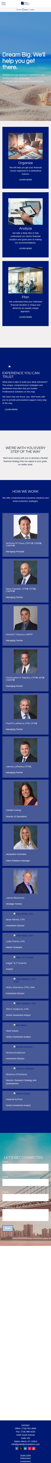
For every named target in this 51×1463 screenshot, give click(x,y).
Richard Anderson (15, 1052)
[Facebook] (16, 1448)
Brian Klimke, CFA (15, 919)
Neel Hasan (12, 1031)
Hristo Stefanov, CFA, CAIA (20, 987)
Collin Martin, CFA (15, 941)
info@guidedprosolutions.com (26, 1444)
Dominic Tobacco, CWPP (19, 634)
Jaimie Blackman (15, 898)
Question (6, 1207)
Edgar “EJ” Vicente (16, 963)
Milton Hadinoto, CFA (17, 1009)
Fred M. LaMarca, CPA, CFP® (21, 723)
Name (5, 1162)
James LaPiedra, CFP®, (19, 766)
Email (5, 1177)
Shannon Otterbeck (16, 1074)
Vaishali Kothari (14, 1099)
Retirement (25, 1458)
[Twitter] (21, 1448)
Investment (25, 1461)
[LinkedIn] (25, 1448)
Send (7, 1228)
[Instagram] (29, 1448)
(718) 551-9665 (29, 1428)
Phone (5, 1192)
